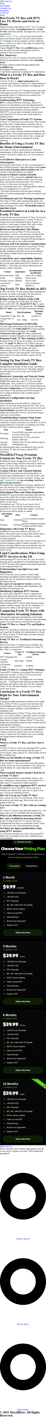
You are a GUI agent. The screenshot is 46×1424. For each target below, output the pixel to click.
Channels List (5, 8)
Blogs (2, 15)
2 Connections (31, 866)
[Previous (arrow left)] (0, 1423)
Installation (4, 10)
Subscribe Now (23, 932)
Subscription (5, 6)
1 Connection (14, 866)
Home (2, 3)
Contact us (4, 13)
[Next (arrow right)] (1, 1423)
